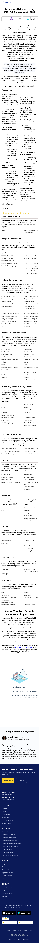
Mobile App (5, 817)
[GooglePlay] (24, 913)
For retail (5, 832)
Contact (4, 890)
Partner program (7, 893)
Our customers (7, 887)
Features (5, 808)
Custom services (7, 820)
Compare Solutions (8, 849)
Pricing (4, 811)
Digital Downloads (8, 873)
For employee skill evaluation (11, 844)
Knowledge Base (7, 876)
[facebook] (12, 935)
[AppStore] (9, 913)
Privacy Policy (22, 931)
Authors (4, 896)
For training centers (8, 835)
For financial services (9, 838)
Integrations (6, 814)
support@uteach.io (8, 799)
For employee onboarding (10, 846)
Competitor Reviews (8, 852)
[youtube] (15, 935)
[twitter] (23, 935)
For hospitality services (9, 841)
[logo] (6, 2)
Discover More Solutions (10, 855)
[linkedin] (19, 935)
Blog (3, 864)
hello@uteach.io (7, 794)
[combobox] (11, 18)
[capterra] (5, 918)
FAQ (3, 879)
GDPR (30, 931)
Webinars (5, 867)
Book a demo (8, 780)
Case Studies (6, 870)
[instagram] (27, 935)
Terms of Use (11, 931)
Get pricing (21, 780)
